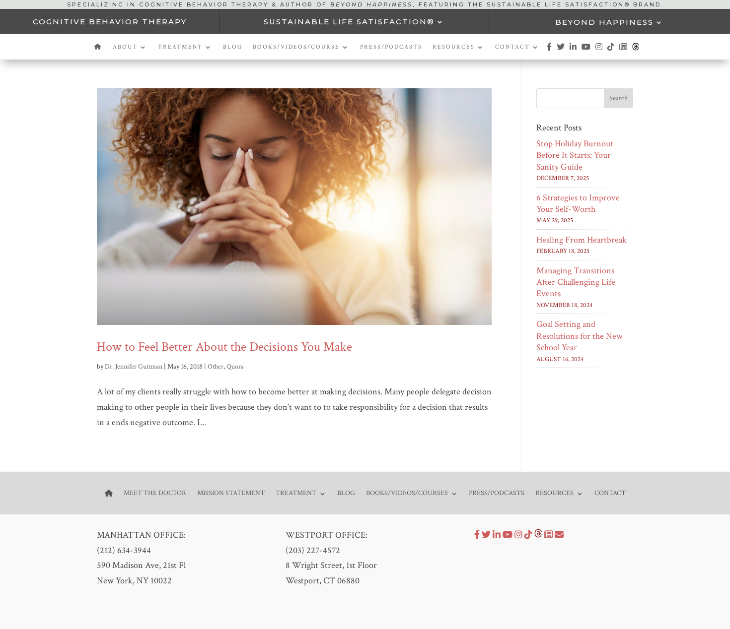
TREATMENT (180, 47)
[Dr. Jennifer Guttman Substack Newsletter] (623, 51)
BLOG (232, 47)
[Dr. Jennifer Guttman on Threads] (635, 51)
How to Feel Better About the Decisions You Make (224, 346)
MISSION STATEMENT (231, 493)
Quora (235, 366)
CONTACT (512, 47)
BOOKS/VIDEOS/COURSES (407, 493)
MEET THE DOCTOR (155, 493)
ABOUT (125, 47)
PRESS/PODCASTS (391, 47)
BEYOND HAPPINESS (604, 22)
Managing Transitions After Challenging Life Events (575, 282)
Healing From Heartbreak (581, 240)
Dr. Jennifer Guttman (133, 366)
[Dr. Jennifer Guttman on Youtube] (586, 51)
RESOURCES (454, 47)
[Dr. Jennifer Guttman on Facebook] (550, 51)
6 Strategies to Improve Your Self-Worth (578, 203)
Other (215, 366)
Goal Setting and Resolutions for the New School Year (579, 335)
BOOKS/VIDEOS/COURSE (296, 47)
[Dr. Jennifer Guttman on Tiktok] (611, 51)
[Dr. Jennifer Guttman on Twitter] (561, 51)
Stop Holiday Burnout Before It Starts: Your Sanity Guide (574, 155)
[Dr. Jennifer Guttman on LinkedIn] (574, 51)
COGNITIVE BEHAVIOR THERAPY (110, 21)
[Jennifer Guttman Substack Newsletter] (548, 535)
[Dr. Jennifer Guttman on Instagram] (599, 51)
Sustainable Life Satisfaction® (349, 21)
